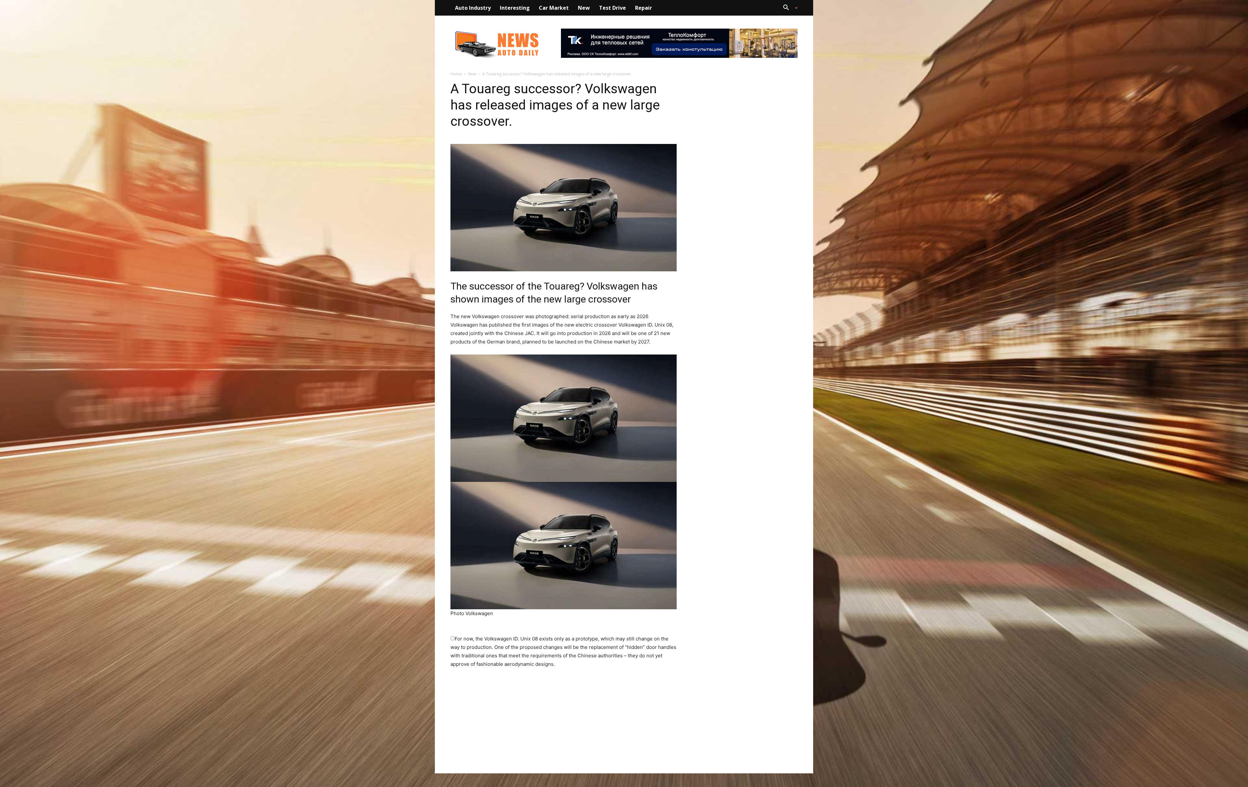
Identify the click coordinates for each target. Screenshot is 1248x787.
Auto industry (473, 7)
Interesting (515, 7)
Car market (554, 7)
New (584, 7)
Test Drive (612, 7)
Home (456, 74)
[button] (788, 8)
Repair (643, 7)
